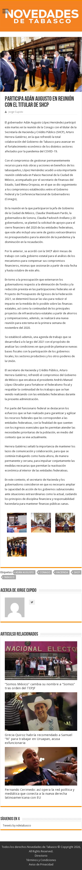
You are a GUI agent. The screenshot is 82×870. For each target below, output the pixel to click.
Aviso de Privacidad (41, 864)
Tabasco (9, 577)
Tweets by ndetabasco (17, 825)
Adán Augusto (25, 572)
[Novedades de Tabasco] (41, 15)
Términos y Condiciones (41, 860)
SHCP (77, 572)
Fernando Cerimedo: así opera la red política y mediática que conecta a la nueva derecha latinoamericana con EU (39, 794)
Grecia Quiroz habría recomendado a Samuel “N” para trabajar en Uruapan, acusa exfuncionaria (38, 739)
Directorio (41, 855)
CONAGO (45, 572)
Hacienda (62, 572)
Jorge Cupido (16, 112)
